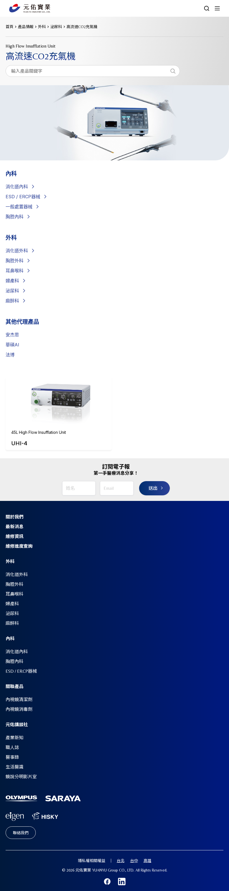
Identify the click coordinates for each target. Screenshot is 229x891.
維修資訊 (14, 536)
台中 (134, 860)
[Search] (206, 8)
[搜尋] (172, 71)
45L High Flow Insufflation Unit (38, 432)
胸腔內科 (14, 216)
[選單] (217, 8)
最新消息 (14, 526)
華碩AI (12, 344)
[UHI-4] (59, 396)
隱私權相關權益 (91, 860)
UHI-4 (19, 443)
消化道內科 (17, 651)
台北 (121, 860)
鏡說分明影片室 (21, 776)
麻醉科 (12, 300)
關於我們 (14, 517)
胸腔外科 (14, 260)
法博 (10, 355)
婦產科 (12, 280)
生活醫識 (14, 767)
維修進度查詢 (19, 546)
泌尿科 (12, 290)
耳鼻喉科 (14, 270)
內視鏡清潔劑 (19, 699)
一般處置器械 (19, 206)
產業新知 (14, 737)
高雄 (147, 860)
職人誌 (12, 747)
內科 (11, 173)
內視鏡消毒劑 (19, 709)
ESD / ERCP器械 (23, 196)
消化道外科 (17, 250)
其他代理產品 (22, 322)
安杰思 (12, 334)
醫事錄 (12, 757)
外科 (11, 237)
